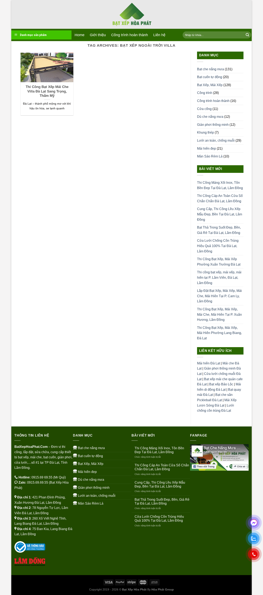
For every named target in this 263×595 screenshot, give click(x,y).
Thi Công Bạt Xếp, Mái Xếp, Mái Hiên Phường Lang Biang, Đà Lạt (219, 333)
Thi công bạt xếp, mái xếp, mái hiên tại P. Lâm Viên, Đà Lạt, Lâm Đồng (219, 277)
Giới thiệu (98, 35)
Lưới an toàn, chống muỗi (216, 140)
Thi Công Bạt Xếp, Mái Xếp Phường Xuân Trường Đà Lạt (218, 261)
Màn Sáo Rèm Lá (210, 156)
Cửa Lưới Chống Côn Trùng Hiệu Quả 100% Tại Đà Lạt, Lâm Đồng (218, 246)
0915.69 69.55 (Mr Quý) (48, 477)
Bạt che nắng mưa (210, 69)
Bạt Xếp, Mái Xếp (210, 85)
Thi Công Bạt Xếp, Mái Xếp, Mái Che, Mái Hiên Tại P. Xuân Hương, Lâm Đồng (219, 314)
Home (79, 35)
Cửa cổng (204, 109)
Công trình (204, 93)
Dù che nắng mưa (210, 116)
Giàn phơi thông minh (213, 124)
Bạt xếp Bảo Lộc (221, 384)
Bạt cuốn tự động (209, 77)
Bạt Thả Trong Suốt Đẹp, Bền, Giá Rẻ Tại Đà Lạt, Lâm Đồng (219, 230)
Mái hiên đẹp (206, 148)
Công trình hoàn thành (129, 35)
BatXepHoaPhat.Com (31, 446)
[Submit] (247, 34)
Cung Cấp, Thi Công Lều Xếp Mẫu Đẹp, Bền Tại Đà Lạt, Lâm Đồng (219, 214)
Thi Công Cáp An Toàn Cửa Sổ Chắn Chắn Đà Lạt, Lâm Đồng (220, 198)
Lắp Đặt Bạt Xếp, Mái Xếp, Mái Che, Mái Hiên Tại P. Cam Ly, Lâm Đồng (219, 296)
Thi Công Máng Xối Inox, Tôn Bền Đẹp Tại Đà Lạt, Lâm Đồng (220, 185)
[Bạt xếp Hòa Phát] (131, 14)
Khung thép (205, 132)
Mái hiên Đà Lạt (208, 363)
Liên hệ (159, 35)
